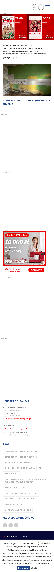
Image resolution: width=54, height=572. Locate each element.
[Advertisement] (27, 143)
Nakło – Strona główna (18, 462)
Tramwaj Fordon (27, 499)
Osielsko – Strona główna (20, 468)
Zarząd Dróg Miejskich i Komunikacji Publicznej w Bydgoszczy (25, 480)
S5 (36, 493)
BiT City (9, 499)
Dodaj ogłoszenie (16, 536)
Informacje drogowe (34, 7)
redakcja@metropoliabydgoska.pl (17, 418)
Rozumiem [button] (23, 568)
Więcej (34, 567)
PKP (41, 468)
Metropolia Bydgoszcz (18, 510)
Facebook (5, 525)
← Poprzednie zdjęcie (11, 102)
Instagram (16, 525)
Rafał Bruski (11, 474)
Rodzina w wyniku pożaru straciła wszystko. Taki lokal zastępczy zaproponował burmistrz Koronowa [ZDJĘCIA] (25, 53)
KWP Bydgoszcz (13, 504)
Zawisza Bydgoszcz (16, 487)
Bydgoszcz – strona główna (21, 451)
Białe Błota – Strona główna (21, 457)
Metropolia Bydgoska (10, 7)
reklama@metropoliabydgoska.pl (16, 429)
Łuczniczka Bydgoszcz (17, 493)
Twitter (10, 525)
